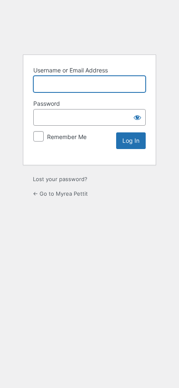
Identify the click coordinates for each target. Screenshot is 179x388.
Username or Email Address (70, 70)
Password (46, 103)
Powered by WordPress (89, 26)
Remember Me (67, 136)
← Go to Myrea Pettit (60, 193)
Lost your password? (60, 179)
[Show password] (137, 117)
